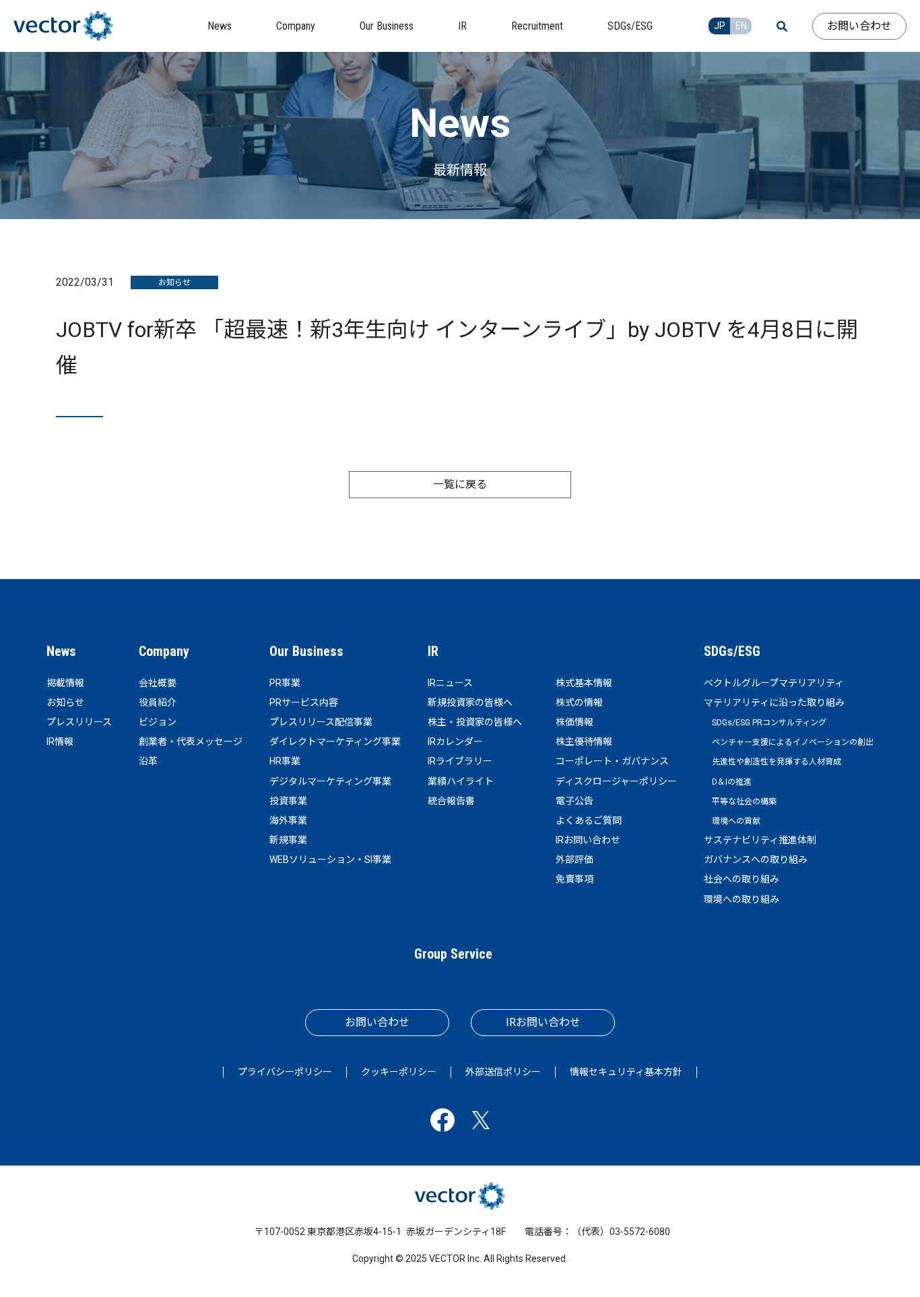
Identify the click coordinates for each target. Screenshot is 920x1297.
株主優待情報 (584, 741)
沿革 (148, 761)
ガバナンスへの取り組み (756, 859)
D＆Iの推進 (732, 782)
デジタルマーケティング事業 (330, 781)
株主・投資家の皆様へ (475, 722)
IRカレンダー (455, 741)
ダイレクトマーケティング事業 (335, 741)
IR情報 (59, 741)
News (61, 651)
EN (741, 25)
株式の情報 (579, 702)
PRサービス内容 (303, 702)
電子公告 (574, 800)
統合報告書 (451, 800)
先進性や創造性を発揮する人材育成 (776, 761)
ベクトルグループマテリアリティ (774, 682)
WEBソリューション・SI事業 (330, 859)
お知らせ (65, 702)
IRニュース (450, 682)
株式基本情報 (584, 682)
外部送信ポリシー (503, 1071)
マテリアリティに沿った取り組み (774, 702)
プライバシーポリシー (285, 1071)
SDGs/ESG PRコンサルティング (769, 722)
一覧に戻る (460, 484)
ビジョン (157, 722)
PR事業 (284, 682)
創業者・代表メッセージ (190, 741)
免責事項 (574, 879)
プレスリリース (79, 722)
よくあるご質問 (589, 820)
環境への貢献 (736, 821)
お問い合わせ (859, 26)
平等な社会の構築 (744, 801)
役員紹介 (157, 702)
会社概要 (157, 682)
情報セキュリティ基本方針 (626, 1071)
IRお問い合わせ (588, 840)
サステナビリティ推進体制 (760, 840)
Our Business (306, 651)
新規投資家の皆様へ (470, 702)
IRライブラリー (460, 761)
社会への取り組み (741, 879)
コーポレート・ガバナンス (612, 761)
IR (433, 651)
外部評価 (574, 859)
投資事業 (288, 800)
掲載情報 (65, 682)
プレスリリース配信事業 (320, 722)
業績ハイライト (461, 781)
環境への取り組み (741, 899)
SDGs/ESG (732, 651)
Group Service (453, 954)
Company (164, 651)
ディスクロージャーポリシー (616, 781)
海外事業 (288, 820)
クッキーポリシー (398, 1071)
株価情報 (574, 722)
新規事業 (288, 840)
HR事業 (284, 761)
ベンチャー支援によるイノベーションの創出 (793, 742)
